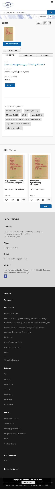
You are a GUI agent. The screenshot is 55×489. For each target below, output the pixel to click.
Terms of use (9, 424)
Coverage (8, 399)
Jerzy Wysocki (23, 72)
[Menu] (52, 2)
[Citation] (49, 23)
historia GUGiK (37, 115)
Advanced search (41, 17)
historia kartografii (13, 111)
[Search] (51, 12)
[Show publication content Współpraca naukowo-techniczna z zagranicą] (18, 200)
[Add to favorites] (45, 23)
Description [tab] (10, 55)
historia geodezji (31, 111)
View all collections (11, 360)
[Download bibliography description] (12, 200)
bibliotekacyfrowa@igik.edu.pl (15, 259)
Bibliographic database (13, 429)
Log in (6, 460)
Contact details (10, 444)
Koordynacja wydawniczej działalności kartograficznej (36, 183)
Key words (8, 394)
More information (36, 480)
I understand (28, 482)
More (46, 206)
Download (12, 50)
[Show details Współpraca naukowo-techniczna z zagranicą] (23, 200)
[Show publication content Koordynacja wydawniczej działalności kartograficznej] (43, 200)
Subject (7, 389)
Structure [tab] (44, 55)
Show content (12, 44)
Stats (6, 439)
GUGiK (24, 115)
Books (6, 352)
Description (8, 404)
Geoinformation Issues (13, 342)
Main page (7, 300)
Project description (11, 418)
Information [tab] (27, 55)
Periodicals (8, 337)
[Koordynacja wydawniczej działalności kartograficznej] (40, 167)
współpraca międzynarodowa (18, 124)
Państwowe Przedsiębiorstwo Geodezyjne (23, 119)
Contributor (8, 384)
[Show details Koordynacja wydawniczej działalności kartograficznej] (48, 200)
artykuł (7, 79)
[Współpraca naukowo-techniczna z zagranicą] (15, 167)
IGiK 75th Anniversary (12, 347)
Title (6, 374)
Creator (7, 379)
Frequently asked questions (14, 434)
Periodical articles (11, 313)
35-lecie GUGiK (12, 115)
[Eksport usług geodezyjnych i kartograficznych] (9, 34)
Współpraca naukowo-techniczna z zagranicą (14, 182)
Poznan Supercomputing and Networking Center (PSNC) (27, 485)
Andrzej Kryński (11, 72)
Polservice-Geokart (13, 128)
